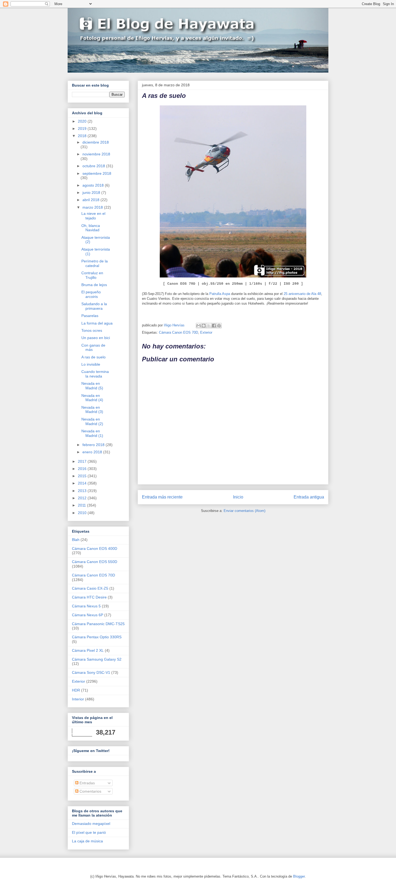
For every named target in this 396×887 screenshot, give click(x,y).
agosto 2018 (93, 185)
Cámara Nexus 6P (87, 615)
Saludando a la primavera (94, 306)
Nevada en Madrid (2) (92, 421)
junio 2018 (91, 192)
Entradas (86, 783)
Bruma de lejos (94, 285)
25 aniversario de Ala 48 (302, 294)
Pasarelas (89, 316)
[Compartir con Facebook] (214, 325)
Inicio (238, 497)
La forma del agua (97, 323)
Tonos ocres (91, 330)
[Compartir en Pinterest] (219, 325)
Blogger (299, 876)
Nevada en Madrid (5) (92, 385)
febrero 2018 (94, 445)
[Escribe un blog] (203, 325)
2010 (83, 513)
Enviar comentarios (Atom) (244, 511)
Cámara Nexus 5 (86, 606)
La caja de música (87, 841)
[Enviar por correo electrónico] (198, 325)
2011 (82, 505)
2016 (83, 468)
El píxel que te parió (89, 832)
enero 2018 (92, 452)
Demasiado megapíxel (91, 823)
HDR (76, 690)
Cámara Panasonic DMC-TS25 (98, 624)
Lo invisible (90, 364)
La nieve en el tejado (93, 215)
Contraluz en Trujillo (92, 275)
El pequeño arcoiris (91, 294)
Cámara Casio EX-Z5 (90, 588)
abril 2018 (91, 200)
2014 (83, 483)
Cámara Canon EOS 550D (94, 562)
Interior (78, 699)
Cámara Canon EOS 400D (94, 548)
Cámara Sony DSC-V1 (91, 672)
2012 (83, 498)
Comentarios (89, 791)
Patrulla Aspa (219, 294)
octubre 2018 (94, 166)
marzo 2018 (93, 207)
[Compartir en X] (208, 325)
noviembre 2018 (96, 154)
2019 (83, 128)
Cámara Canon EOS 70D (178, 332)
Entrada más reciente (162, 497)
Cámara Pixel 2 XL (88, 650)
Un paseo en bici (95, 338)
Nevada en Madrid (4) (92, 397)
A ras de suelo (93, 357)
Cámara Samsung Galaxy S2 (96, 659)
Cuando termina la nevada (95, 373)
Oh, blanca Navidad (90, 227)
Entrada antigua (309, 497)
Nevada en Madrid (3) (92, 409)
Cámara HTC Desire (89, 597)
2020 (83, 121)
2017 (83, 461)
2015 (83, 476)
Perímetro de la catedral (94, 263)
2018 (83, 136)
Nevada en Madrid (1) (92, 433)
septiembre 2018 (96, 173)
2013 (83, 491)
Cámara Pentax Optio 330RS (96, 637)
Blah (75, 539)
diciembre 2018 (95, 142)
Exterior (206, 332)
